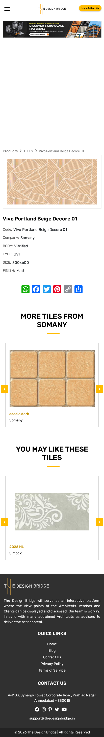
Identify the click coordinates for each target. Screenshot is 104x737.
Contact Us (52, 657)
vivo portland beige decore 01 (61, 151)
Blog (52, 650)
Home (52, 644)
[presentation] (4, 389)
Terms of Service (52, 670)
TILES (28, 151)
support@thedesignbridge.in (52, 718)
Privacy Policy (52, 664)
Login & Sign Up (90, 8)
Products (10, 151)
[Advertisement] (52, 92)
